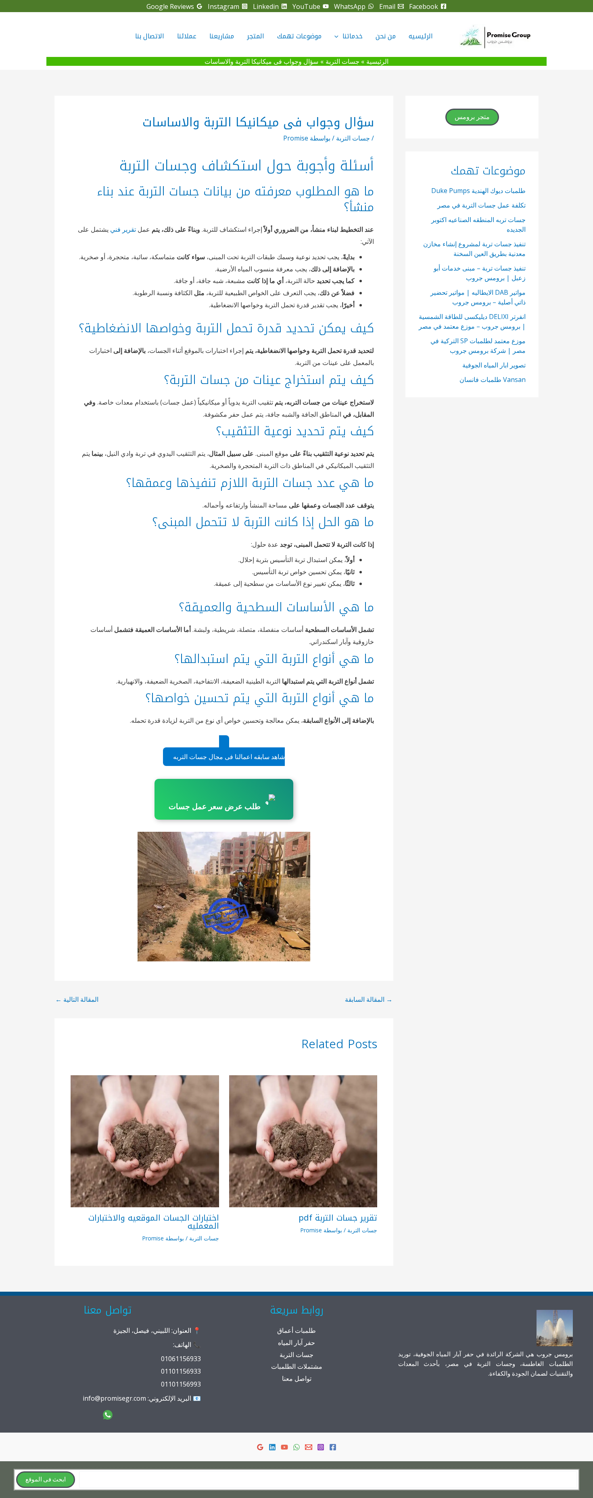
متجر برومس (472, 117)
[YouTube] (284, 1447)
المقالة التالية (76, 999)
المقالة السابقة (369, 999)
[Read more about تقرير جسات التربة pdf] (303, 1140)
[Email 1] (308, 1447)
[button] (338, 36)
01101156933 (181, 1371)
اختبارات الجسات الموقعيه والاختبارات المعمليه (153, 1222)
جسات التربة (353, 138)
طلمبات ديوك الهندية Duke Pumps (478, 190)
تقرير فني (123, 229)
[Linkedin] (272, 1447)
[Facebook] (332, 1447)
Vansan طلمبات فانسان (492, 379)
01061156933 (181, 1358)
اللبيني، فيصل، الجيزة (141, 1330)
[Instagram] (320, 1447)
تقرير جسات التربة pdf (338, 1217)
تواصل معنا (296, 1378)
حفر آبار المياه (296, 1342)
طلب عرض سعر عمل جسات (215, 806)
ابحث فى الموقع (45, 1480)
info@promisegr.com (114, 1398)
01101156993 (181, 1384)
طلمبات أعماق (296, 1330)
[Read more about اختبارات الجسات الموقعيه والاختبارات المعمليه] (145, 1140)
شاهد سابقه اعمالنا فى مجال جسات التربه (229, 756)
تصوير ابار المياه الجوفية (494, 365)
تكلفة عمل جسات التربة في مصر (481, 205)
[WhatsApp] (296, 1447)
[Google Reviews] (260, 1447)
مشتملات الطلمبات (296, 1366)
